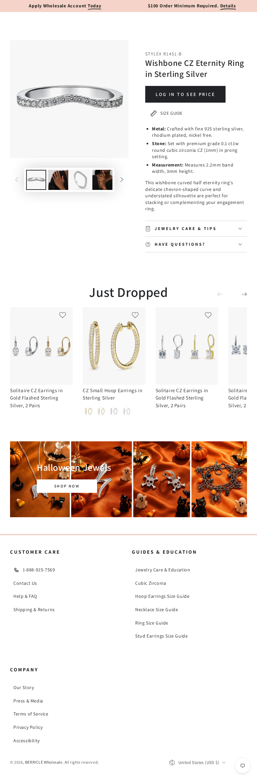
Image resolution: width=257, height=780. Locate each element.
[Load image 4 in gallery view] (102, 180)
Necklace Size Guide (156, 609)
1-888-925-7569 (39, 570)
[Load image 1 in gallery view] (36, 180)
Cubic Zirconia (150, 583)
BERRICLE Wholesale (44, 762)
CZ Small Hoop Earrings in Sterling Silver (112, 394)
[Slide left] (16, 180)
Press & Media (28, 701)
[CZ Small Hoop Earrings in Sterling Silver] (114, 346)
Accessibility (26, 741)
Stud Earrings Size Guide (161, 636)
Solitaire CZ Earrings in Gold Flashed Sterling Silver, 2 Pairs (36, 398)
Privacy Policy (27, 727)
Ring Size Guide (151, 623)
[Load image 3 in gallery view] (80, 180)
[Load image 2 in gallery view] (58, 180)
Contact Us (25, 583)
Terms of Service (31, 714)
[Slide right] (121, 180)
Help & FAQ (25, 596)
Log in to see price (185, 94)
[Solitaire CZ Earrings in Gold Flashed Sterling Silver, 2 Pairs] (41, 346)
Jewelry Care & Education (162, 570)
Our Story (23, 687)
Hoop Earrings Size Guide (162, 596)
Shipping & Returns (34, 609)
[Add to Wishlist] (63, 315)
